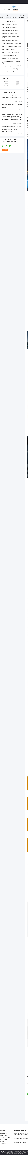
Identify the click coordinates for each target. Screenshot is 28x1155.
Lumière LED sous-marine (8, 24)
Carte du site (3, 1143)
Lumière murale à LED (7, 49)
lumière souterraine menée (8, 40)
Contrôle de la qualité (5, 1137)
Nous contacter (3, 1139)
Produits (15, 9)
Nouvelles (2, 1141)
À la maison (7, 9)
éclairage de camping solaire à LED (10, 66)
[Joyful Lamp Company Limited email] (3, 146)
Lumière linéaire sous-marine (9, 30)
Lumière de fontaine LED (8, 33)
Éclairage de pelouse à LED (9, 69)
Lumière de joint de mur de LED (10, 52)
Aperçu (1, 15)
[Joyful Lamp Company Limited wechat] (11, 146)
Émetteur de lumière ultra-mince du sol (11, 72)
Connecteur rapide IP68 (8, 55)
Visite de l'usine (3, 1135)
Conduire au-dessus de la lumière (10, 43)
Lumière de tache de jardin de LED (10, 46)
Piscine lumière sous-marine (9, 27)
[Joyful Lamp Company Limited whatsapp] (7, 146)
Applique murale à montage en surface (11, 61)
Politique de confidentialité (7, 1151)
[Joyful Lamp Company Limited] (14, 6)
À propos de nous (4, 1133)
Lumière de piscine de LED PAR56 (17, 15)
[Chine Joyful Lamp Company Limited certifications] (6, 83)
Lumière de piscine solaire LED (9, 58)
